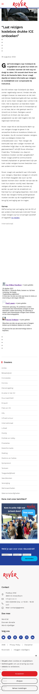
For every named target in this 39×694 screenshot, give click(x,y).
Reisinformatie (7, 448)
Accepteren (19, 674)
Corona (4, 383)
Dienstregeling (7, 388)
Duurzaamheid (7, 398)
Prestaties (6, 443)
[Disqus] (19, 254)
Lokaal (4, 428)
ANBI (3, 645)
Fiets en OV (6, 408)
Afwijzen (19, 681)
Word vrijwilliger (8, 625)
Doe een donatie (8, 622)
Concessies (6, 378)
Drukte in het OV (8, 393)
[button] (3, 4)
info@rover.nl (11, 599)
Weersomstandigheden (11, 493)
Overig (4, 433)
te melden (15, 218)
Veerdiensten (7, 478)
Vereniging (6, 483)
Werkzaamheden (8, 488)
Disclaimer (28, 645)
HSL (3, 413)
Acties (4, 368)
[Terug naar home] (20, 4)
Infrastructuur (7, 418)
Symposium (6, 463)
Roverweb (5, 650)
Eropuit (5, 403)
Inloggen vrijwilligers (22, 650)
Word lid (5, 619)
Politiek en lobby (8, 438)
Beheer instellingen (19, 688)
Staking (5, 453)
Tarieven (5, 468)
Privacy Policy (15, 645)
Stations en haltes (9, 458)
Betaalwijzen (7, 373)
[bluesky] (3, 637)
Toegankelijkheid (8, 473)
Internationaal (7, 224)
